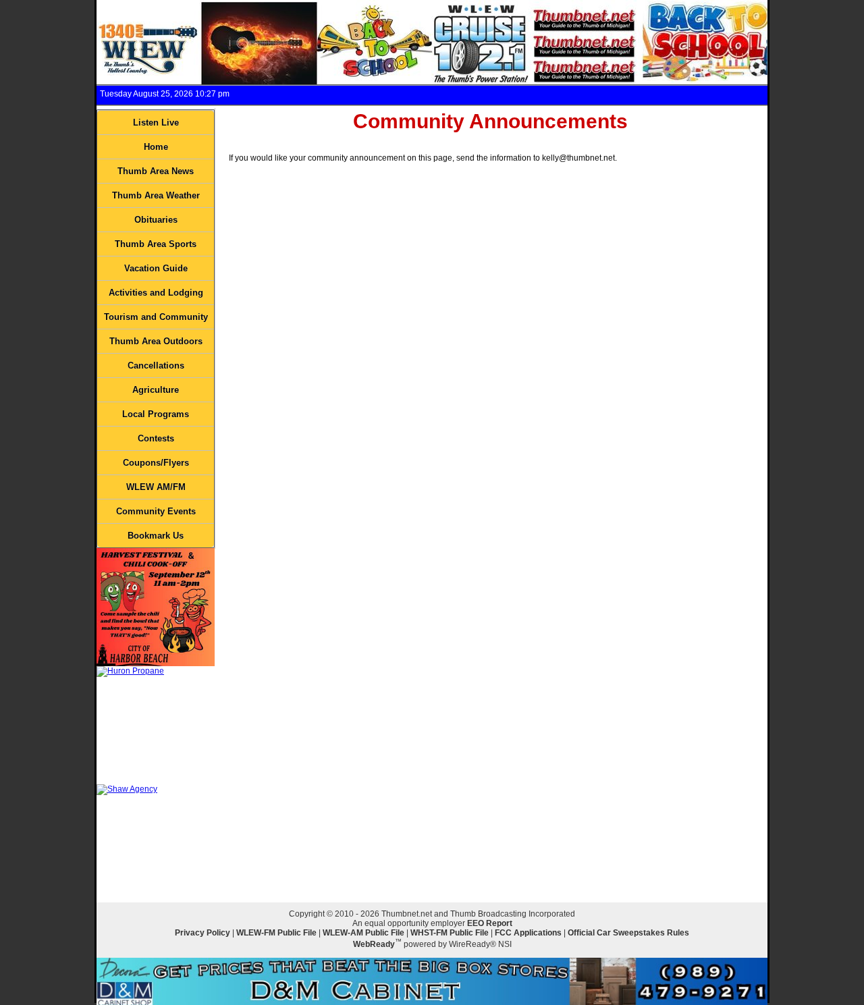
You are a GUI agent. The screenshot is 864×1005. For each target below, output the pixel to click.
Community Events (156, 511)
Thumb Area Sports (155, 244)
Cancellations (156, 365)
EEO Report (489, 923)
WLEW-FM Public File (276, 933)
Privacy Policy (202, 933)
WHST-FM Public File (449, 933)
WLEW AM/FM (156, 487)
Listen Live (156, 122)
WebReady (374, 944)
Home (156, 147)
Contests (156, 438)
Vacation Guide (156, 268)
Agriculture (155, 390)
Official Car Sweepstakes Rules (628, 933)
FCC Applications (528, 933)
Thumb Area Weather (156, 195)
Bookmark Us (156, 536)
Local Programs (155, 414)
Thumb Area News (155, 171)
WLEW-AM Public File (363, 933)
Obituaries (156, 220)
